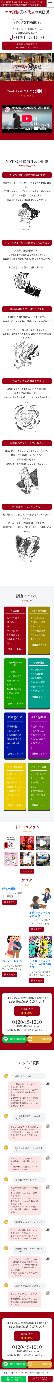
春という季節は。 (13, 961)
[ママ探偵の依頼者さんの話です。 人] (43, 859)
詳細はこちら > (15, 649)
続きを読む (9, 902)
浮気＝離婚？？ (11, 888)
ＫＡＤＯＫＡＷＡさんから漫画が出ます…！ (40, 964)
